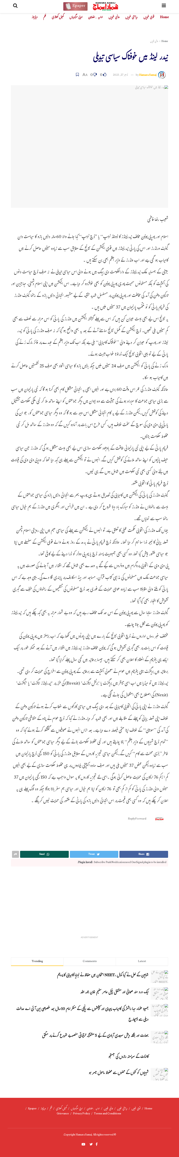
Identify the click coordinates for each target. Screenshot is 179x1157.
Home (164, 17)
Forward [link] (140, 819)
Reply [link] (131, 819)
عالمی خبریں (114, 17)
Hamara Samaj (148, 75)
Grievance (63, 1114)
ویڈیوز (35, 17)
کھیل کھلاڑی (58, 17)
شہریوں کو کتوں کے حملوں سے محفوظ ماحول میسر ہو (118, 1073)
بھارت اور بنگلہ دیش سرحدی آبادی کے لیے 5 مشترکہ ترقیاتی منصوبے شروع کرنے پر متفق (95, 1036)
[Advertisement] (89, 903)
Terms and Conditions (107, 1114)
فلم (44, 17)
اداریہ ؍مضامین (95, 17)
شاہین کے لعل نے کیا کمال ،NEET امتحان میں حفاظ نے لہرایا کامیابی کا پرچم (102, 975)
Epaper (32, 1109)
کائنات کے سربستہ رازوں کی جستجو (128, 1057)
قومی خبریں (148, 17)
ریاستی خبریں (131, 17)
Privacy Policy (81, 1114)
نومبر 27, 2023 (120, 75)
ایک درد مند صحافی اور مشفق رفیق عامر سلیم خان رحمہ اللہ (114, 992)
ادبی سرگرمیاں (76, 17)
